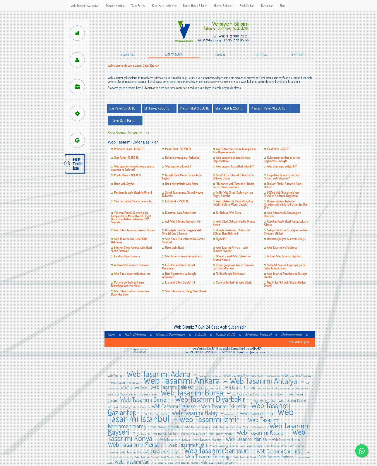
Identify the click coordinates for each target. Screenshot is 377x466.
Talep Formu (138, 5)
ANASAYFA (127, 55)
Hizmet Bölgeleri (223, 5)
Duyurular (267, 5)
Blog (282, 5)
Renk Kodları (247, 5)
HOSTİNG (261, 55)
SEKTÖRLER (297, 55)
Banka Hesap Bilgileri (195, 5)
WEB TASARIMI (174, 54)
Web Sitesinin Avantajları (85, 5)
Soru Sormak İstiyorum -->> (128, 132)
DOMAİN (220, 55)
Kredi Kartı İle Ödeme (164, 5)
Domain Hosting (115, 5)
